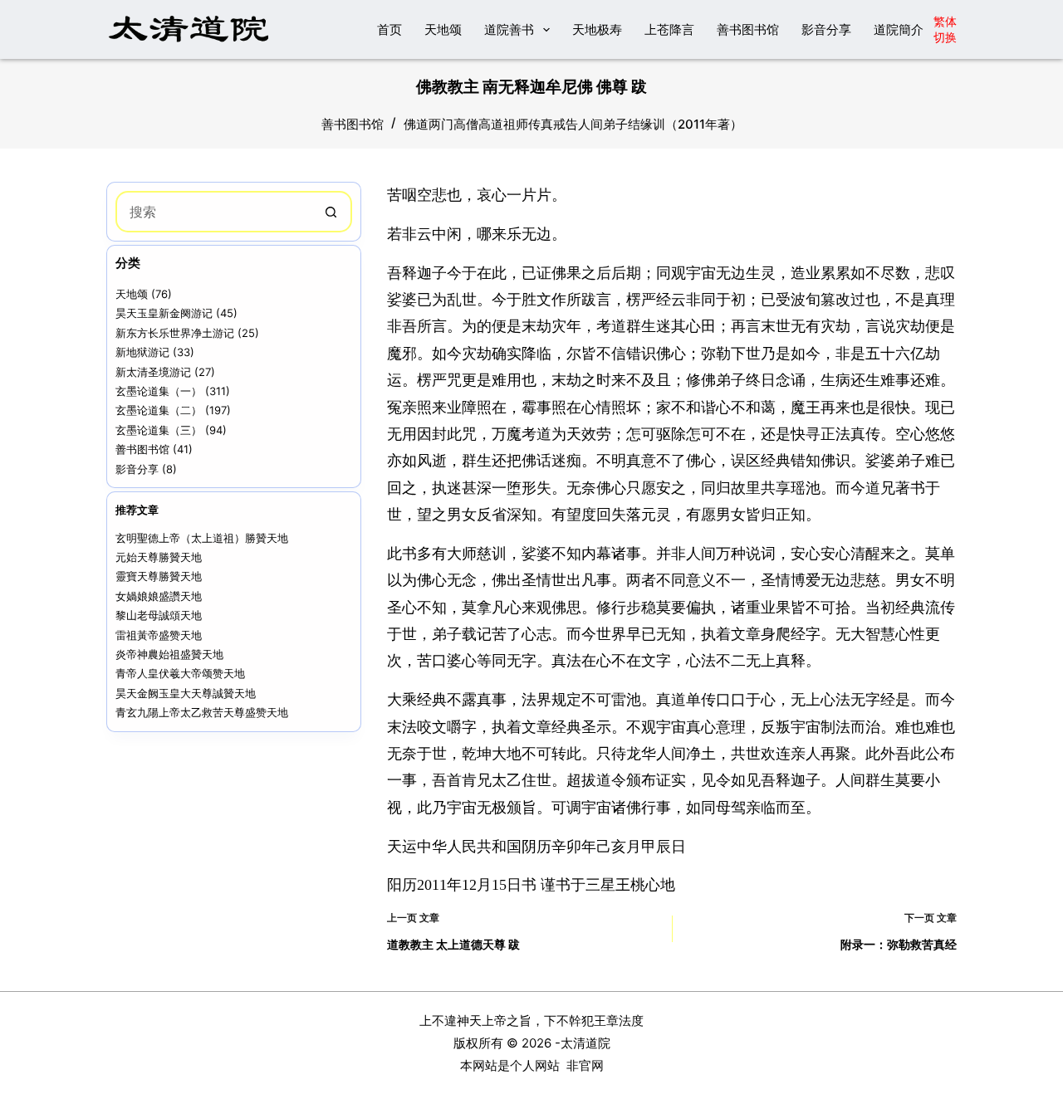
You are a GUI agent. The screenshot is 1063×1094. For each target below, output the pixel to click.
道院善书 (509, 29)
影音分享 (826, 29)
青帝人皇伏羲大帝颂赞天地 (180, 673)
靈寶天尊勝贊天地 (158, 576)
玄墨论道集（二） (158, 410)
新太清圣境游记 (153, 372)
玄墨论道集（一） (158, 391)
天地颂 (443, 29)
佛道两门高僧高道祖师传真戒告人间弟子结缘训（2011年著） (573, 124)
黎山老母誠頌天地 (158, 615)
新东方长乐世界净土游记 (174, 332)
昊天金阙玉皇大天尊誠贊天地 (185, 693)
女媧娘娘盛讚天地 (158, 596)
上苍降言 (669, 29)
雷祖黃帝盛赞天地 (158, 635)
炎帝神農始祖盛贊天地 (169, 654)
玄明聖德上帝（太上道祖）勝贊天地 (201, 538)
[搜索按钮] (331, 211)
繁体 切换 (945, 28)
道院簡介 (898, 29)
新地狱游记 (142, 352)
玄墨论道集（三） (158, 430)
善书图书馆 (748, 29)
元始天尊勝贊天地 (158, 557)
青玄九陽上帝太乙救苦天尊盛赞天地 (201, 712)
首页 (389, 29)
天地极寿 (597, 29)
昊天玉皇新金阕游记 (164, 313)
